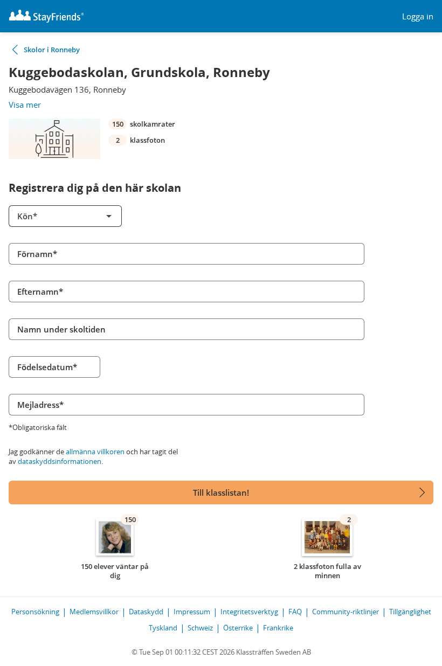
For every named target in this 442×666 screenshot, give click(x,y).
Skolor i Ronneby (52, 49)
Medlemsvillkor (94, 611)
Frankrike (278, 628)
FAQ (295, 611)
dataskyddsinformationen (59, 461)
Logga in (417, 16)
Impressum (192, 611)
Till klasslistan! (221, 492)
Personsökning (35, 611)
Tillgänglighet (410, 611)
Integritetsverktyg (249, 611)
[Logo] (46, 16)
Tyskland (163, 628)
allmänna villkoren (95, 451)
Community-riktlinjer (345, 611)
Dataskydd (146, 611)
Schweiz (200, 628)
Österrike (238, 628)
